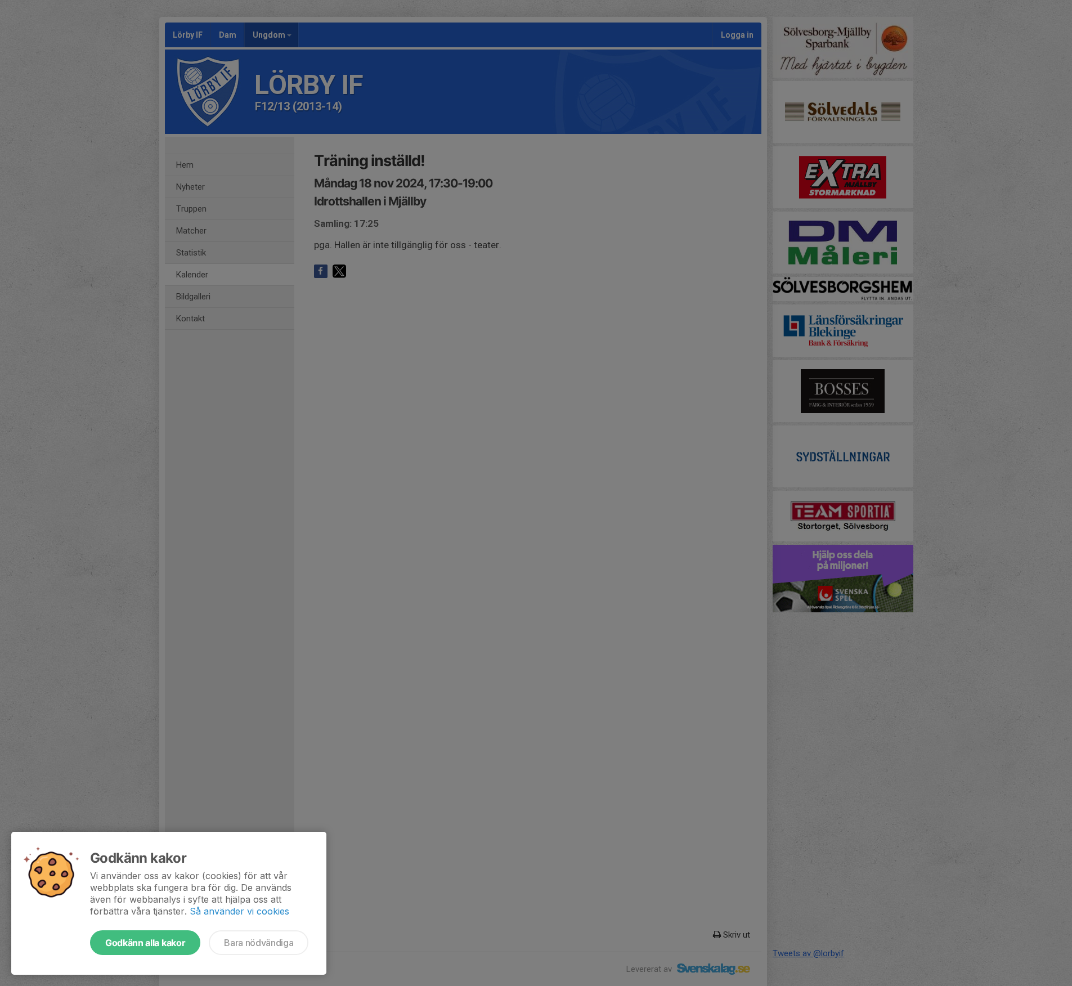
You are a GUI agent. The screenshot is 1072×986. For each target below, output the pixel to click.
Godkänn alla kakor (145, 942)
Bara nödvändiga (258, 942)
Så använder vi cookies (239, 911)
